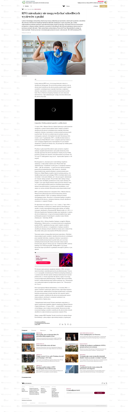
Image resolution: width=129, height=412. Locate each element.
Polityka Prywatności (33, 388)
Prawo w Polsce (39, 354)
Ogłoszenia (43, 390)
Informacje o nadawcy (34, 392)
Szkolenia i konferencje (27, 400)
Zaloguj (103, 6)
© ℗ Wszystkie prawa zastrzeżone (42, 323)
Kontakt (23, 390)
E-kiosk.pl (54, 388)
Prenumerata (43, 391)
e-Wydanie (96, 6)
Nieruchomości (37, 9)
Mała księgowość (55, 392)
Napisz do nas (25, 391)
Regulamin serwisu (33, 391)
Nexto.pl (53, 391)
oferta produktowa (42, 403)
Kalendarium (32, 403)
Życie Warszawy (55, 396)
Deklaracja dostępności (34, 394)
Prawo (68, 6)
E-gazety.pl (54, 390)
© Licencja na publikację (40, 322)
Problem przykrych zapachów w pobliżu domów (54, 123)
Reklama (43, 388)
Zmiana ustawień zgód (34, 390)
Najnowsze (43, 330)
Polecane (33, 330)
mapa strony (24, 403)
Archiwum (43, 392)
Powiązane (24, 330)
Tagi (51, 330)
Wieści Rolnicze (55, 395)
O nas (23, 388)
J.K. (35, 79)
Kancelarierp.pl (55, 394)
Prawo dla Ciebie (31, 9)
